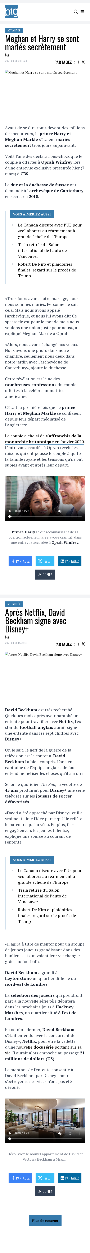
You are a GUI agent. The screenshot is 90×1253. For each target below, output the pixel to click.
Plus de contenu (45, 1220)
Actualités (14, 30)
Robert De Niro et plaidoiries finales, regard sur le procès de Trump (47, 270)
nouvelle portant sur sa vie (43, 1050)
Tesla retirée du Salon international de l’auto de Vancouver (42, 250)
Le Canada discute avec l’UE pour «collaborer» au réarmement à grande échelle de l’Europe (50, 230)
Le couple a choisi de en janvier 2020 (44, 438)
